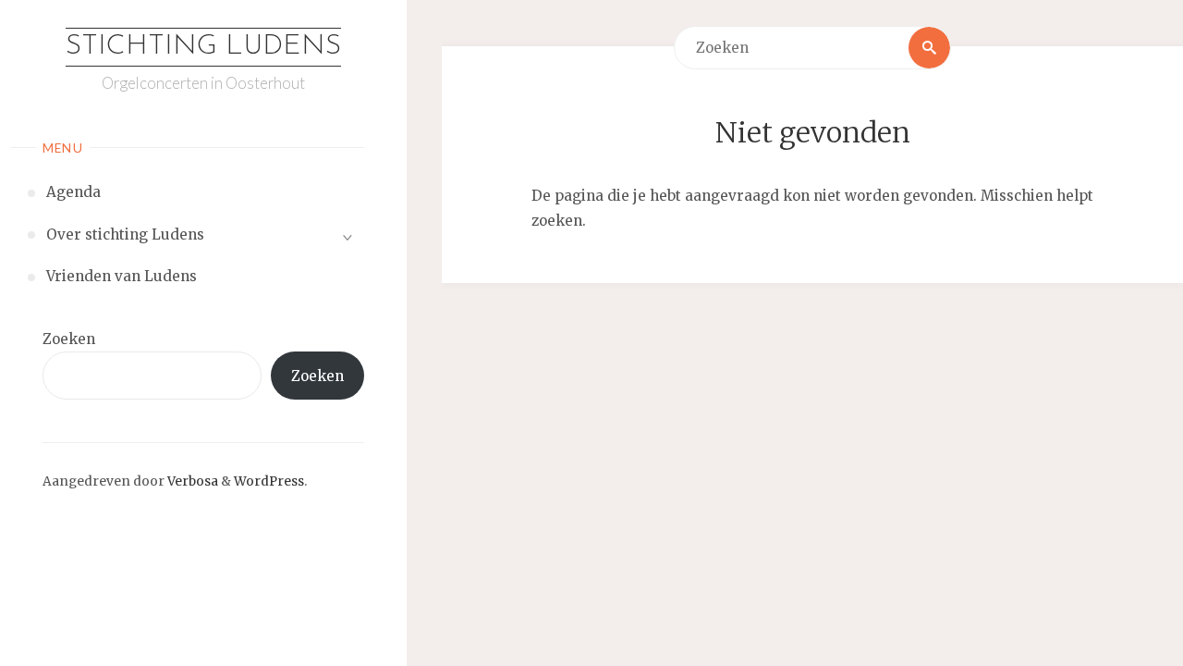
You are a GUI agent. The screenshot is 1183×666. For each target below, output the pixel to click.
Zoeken (69, 339)
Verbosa (191, 481)
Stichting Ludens (203, 46)
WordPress (269, 481)
